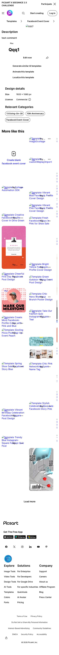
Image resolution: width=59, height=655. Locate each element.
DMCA (15, 634)
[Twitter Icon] (14, 547)
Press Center (45, 597)
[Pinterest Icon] (46, 547)
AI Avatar (21, 597)
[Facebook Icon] (6, 547)
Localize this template (23, 77)
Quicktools (22, 592)
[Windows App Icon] (31, 537)
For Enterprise (23, 571)
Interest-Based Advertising (19, 628)
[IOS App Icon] (8, 537)
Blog (41, 592)
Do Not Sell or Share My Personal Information (29, 622)
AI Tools (8, 587)
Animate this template (23, 71)
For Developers (24, 576)
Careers (43, 576)
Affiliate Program (47, 587)
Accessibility (42, 634)
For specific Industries (27, 587)
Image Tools (9, 571)
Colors (7, 597)
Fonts (6, 602)
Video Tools (9, 576)
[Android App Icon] (20, 537)
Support (43, 571)
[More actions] (49, 139)
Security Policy (27, 634)
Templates (9, 592)
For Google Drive (25, 581)
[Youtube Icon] (38, 547)
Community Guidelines (42, 628)
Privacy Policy (36, 616)
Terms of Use (22, 616)
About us (43, 581)
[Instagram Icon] (22, 547)
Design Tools (10, 581)
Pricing (20, 602)
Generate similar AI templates (27, 66)
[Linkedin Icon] (30, 547)
